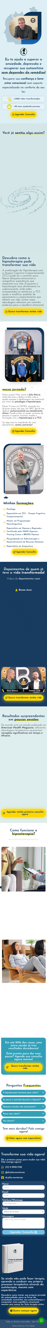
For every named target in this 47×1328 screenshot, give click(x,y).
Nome (5, 1184)
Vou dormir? (8, 1121)
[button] (3, 626)
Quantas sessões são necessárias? (19, 1107)
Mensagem (8, 1216)
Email (5, 1192)
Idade (5, 1208)
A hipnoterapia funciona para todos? (20, 1093)
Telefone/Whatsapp (12, 1200)
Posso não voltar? (11, 1114)
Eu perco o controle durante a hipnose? (22, 1100)
